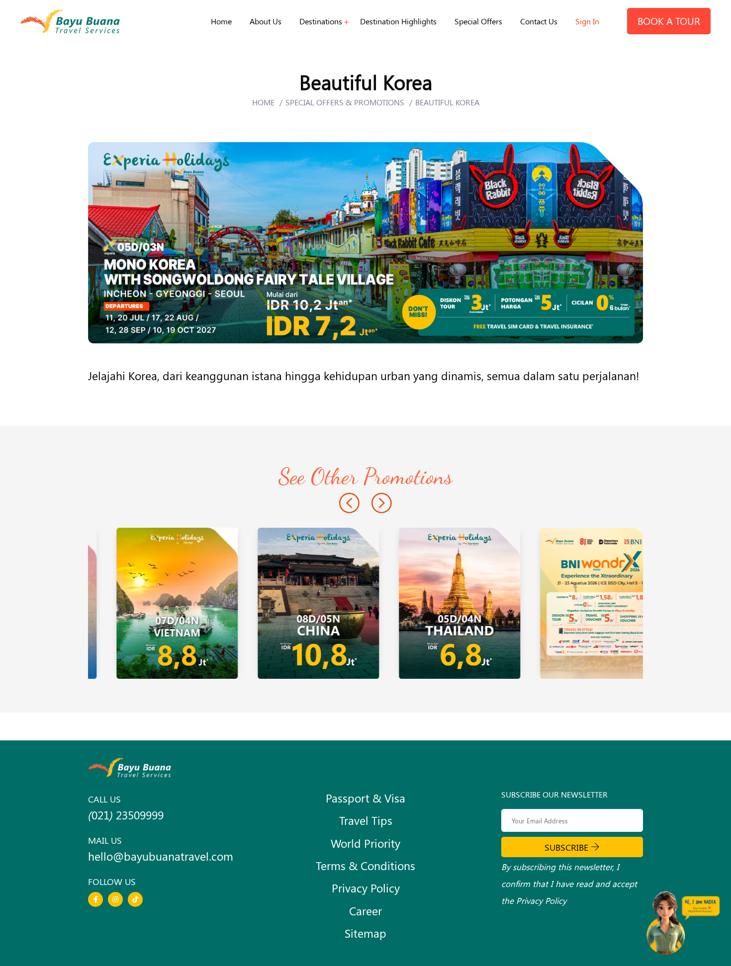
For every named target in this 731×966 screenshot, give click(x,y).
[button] (349, 504)
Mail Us (105, 840)
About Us (265, 21)
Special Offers (478, 21)
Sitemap (365, 933)
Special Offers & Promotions (344, 102)
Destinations (320, 21)
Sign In (587, 21)
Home (221, 21)
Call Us (104, 799)
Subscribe (566, 847)
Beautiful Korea (447, 102)
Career (365, 910)
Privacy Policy (366, 888)
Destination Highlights (398, 21)
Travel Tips (365, 820)
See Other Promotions (365, 476)
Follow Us (112, 881)
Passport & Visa (365, 798)
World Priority (365, 843)
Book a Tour (669, 20)
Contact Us (538, 21)
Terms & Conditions (365, 865)
